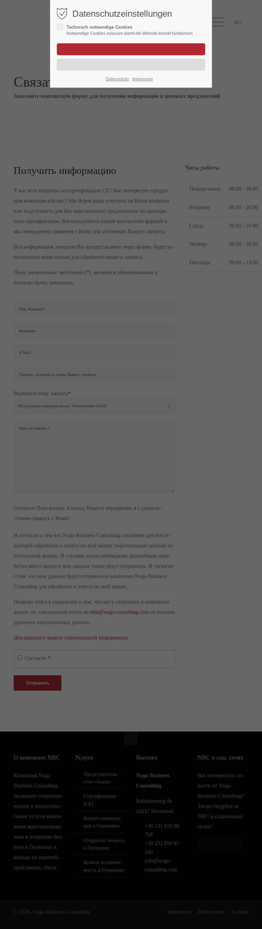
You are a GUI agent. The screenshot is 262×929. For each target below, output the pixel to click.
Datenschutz (117, 79)
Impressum (142, 79)
